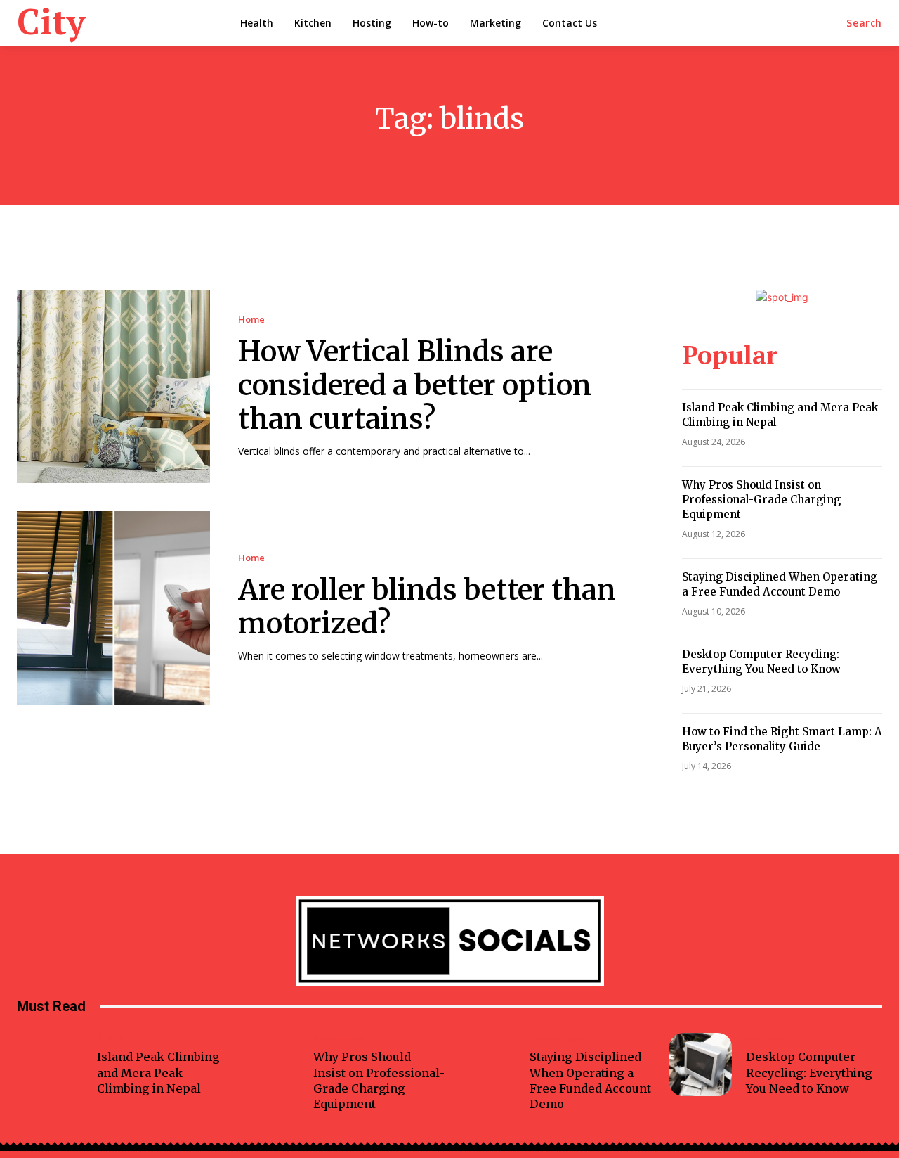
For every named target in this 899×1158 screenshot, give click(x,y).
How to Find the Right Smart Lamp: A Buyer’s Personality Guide (782, 739)
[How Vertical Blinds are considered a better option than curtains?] (113, 386)
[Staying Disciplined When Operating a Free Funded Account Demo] (484, 1064)
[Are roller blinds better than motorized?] (113, 608)
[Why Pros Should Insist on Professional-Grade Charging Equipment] (268, 1064)
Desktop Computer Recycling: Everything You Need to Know (761, 662)
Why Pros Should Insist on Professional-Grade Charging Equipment (761, 499)
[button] (864, 23)
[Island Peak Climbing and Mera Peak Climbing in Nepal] (51, 1064)
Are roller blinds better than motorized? (427, 606)
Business (765, 1037)
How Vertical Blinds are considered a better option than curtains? (414, 385)
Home (251, 319)
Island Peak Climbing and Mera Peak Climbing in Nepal (158, 1072)
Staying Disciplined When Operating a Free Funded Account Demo (779, 584)
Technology (556, 1037)
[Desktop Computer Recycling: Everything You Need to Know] (700, 1064)
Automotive (339, 1037)
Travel (111, 1037)
